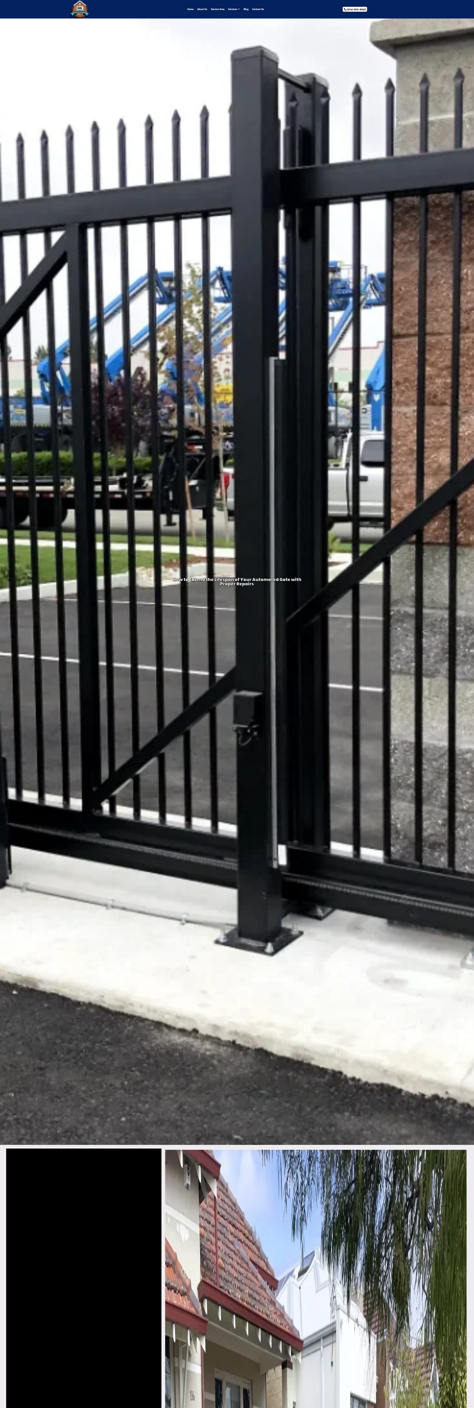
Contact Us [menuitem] (258, 9)
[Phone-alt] (466, 425)
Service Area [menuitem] (217, 9)
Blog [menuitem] (246, 9)
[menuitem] (234, 9)
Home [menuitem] (190, 9)
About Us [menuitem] (202, 9)
